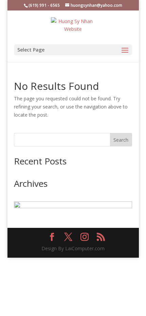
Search (120, 140)
